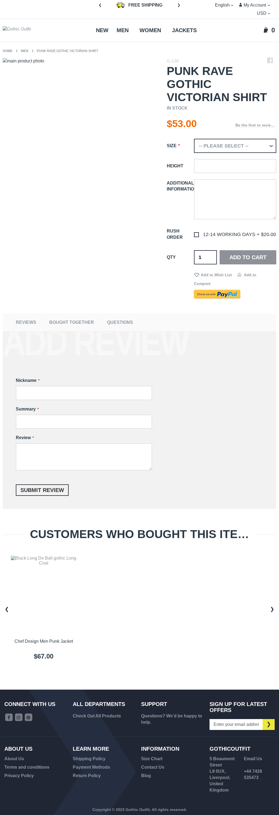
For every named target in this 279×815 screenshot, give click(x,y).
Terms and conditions (26, 767)
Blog (146, 775)
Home (8, 51)
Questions (120, 322)
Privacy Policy (19, 775)
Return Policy (87, 775)
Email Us (253, 758)
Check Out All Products (97, 716)
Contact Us (152, 767)
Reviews (26, 322)
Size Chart (151, 758)
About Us (14, 758)
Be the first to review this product (255, 125)
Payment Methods (91, 767)
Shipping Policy (89, 758)
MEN (25, 51)
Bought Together (71, 322)
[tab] (26, 322)
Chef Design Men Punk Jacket (43, 641)
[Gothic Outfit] (25, 30)
